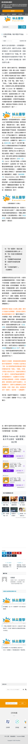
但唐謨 (4, 40)
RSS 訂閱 (7, 736)
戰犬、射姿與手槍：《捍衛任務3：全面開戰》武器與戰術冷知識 (6, 515)
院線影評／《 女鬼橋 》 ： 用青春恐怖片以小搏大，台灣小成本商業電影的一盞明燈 (15, 515)
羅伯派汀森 (15, 348)
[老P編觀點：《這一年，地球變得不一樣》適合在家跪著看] (14, 600)
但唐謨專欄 (22, 40)
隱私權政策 (12, 736)
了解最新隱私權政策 (7, 7)
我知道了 (13, 10)
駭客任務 (7, 143)
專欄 (25, 40)
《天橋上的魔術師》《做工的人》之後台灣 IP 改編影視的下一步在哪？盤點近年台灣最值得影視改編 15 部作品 (14, 628)
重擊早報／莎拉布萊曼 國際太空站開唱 (21, 566)
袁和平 (24, 140)
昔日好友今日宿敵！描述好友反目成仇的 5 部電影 (6, 504)
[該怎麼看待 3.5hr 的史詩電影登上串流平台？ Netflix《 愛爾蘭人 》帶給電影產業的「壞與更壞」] (14, 641)
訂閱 (22, 703)
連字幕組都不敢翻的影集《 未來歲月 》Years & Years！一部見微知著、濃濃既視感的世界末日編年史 (15, 504)
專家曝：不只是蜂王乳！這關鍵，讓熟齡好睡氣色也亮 (23, 515)
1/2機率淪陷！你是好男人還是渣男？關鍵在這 (23, 504)
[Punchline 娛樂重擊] (14, 19)
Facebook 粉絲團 (20, 736)
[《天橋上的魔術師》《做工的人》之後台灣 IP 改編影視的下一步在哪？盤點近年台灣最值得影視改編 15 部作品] (14, 620)
